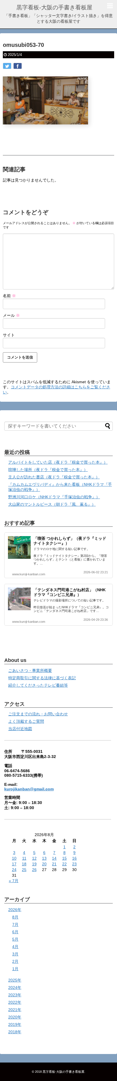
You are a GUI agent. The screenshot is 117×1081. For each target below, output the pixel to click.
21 (54, 864)
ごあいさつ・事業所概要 (30, 670)
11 (24, 858)
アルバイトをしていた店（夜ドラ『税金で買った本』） (58, 462)
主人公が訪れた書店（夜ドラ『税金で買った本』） (54, 477)
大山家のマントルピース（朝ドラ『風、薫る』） (52, 504)
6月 (15, 932)
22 (64, 864)
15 (64, 858)
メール (11, 315)
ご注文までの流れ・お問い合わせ (38, 714)
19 (34, 864)
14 (54, 858)
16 (74, 858)
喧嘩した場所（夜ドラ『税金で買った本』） (48, 469)
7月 (15, 924)
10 (14, 858)
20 (44, 864)
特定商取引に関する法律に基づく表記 (42, 678)
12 (34, 858)
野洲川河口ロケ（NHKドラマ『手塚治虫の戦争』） (54, 497)
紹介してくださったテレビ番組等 (38, 685)
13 (44, 858)
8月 (15, 917)
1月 (15, 969)
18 (24, 864)
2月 (15, 961)
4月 (15, 946)
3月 (15, 954)
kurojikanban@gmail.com (29, 789)
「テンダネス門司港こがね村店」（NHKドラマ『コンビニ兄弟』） (70, 592)
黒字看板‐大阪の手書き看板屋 (54, 7)
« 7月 (13, 880)
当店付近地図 (20, 728)
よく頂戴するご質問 (26, 721)
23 (74, 864)
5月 (15, 939)
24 (14, 869)
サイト (9, 335)
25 (24, 869)
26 (34, 869)
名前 (9, 295)
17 (14, 864)
